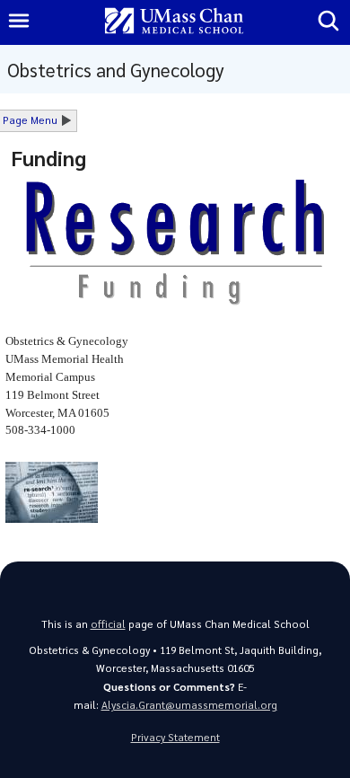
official (108, 624)
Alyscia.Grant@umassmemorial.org (189, 705)
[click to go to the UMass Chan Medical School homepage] (174, 22)
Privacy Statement (175, 737)
